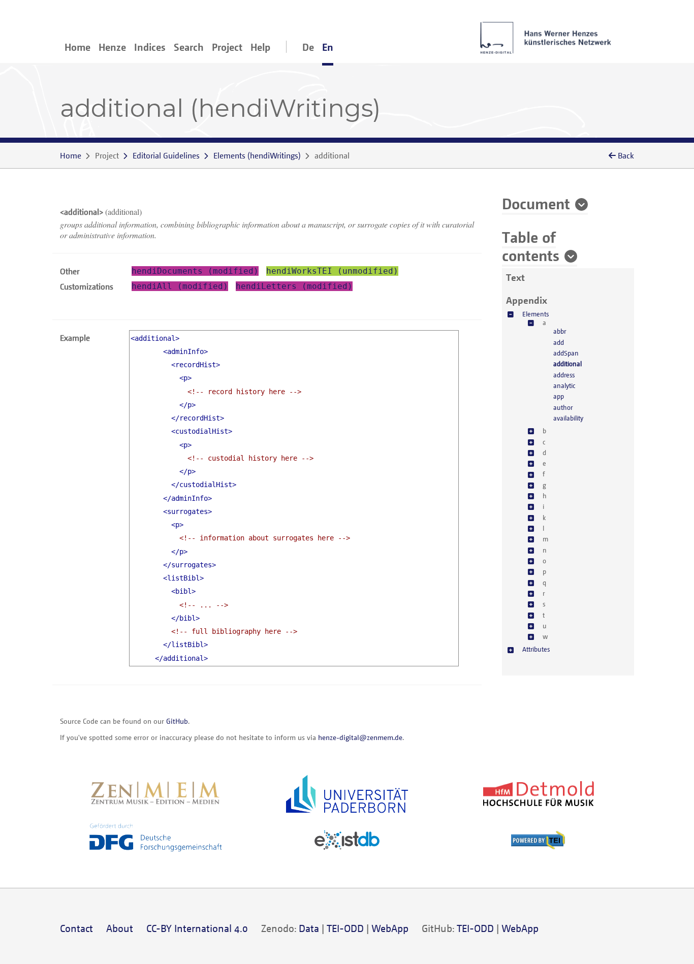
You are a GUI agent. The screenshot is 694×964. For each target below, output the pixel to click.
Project (227, 47)
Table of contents (530, 246)
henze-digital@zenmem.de (360, 737)
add (558, 342)
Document (536, 203)
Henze (112, 47)
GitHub (177, 721)
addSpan (566, 353)
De (308, 47)
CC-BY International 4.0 (197, 928)
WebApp (389, 928)
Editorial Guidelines (166, 155)
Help (260, 47)
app (558, 396)
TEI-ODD (345, 928)
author (563, 407)
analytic (564, 385)
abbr (559, 331)
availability (568, 417)
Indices (150, 47)
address (564, 374)
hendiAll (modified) (180, 286)
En (327, 47)
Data (309, 928)
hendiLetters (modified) (294, 286)
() (257, 155)
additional (567, 364)
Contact (76, 928)
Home (77, 47)
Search (189, 47)
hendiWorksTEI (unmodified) (332, 271)
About (119, 928)
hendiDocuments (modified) (195, 271)
